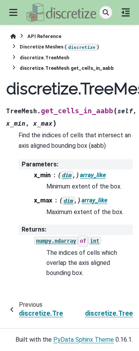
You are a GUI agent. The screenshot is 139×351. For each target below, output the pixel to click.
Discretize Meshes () (59, 47)
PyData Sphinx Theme (83, 339)
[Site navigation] (13, 12)
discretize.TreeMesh (44, 58)
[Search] (105, 12)
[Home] (13, 36)
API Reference (44, 36)
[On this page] (126, 12)
